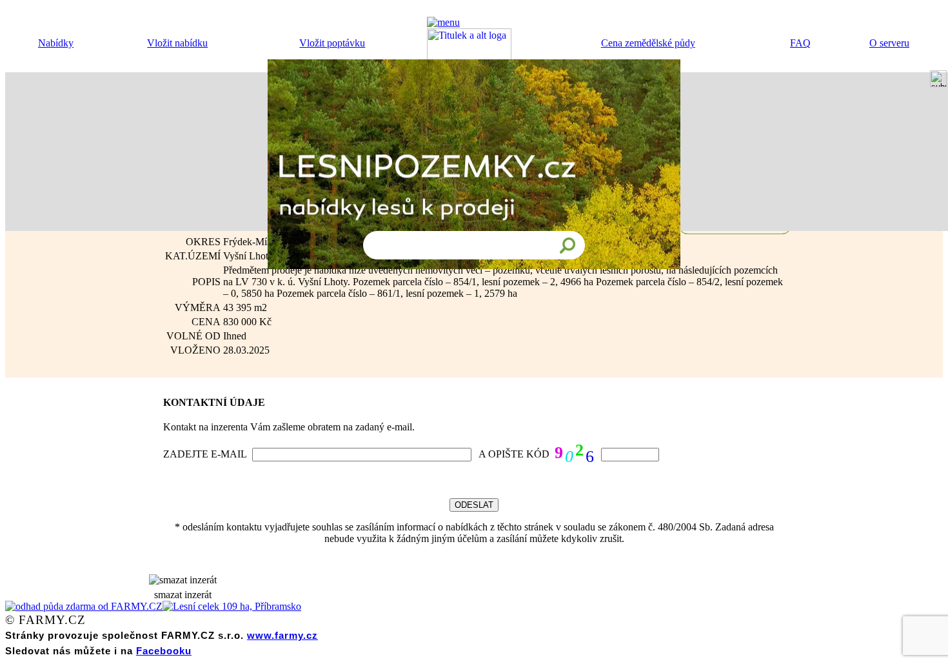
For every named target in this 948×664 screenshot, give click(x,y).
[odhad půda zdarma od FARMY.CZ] (84, 606)
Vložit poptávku (332, 42)
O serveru (889, 42)
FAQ (800, 42)
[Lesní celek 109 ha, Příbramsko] (232, 606)
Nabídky (56, 42)
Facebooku (164, 650)
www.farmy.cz (282, 635)
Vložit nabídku (177, 42)
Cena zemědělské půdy (648, 42)
